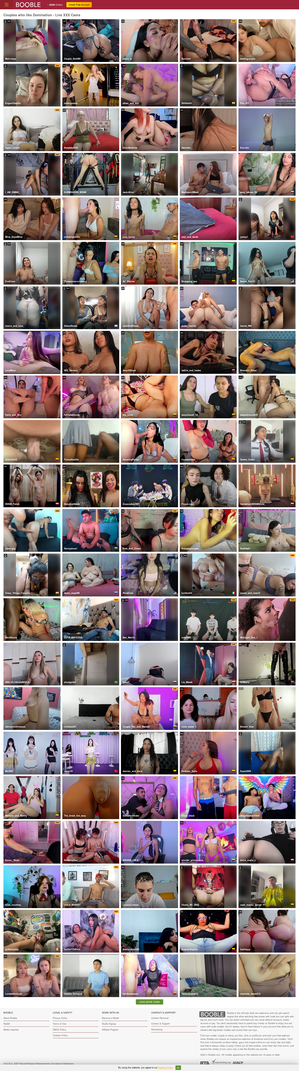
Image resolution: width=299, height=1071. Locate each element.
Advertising (156, 1029)
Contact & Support (160, 1023)
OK (178, 1067)
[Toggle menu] (6, 4)
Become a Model (110, 1018)
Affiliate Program (110, 1029)
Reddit (6, 1023)
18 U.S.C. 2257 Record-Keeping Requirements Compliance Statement (38, 1063)
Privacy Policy (60, 1018)
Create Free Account (79, 4)
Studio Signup (109, 1023)
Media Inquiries (11, 1029)
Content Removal (160, 1018)
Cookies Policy (60, 1035)
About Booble (10, 1018)
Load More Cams (149, 1001)
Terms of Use (59, 1023)
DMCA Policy (59, 1029)
